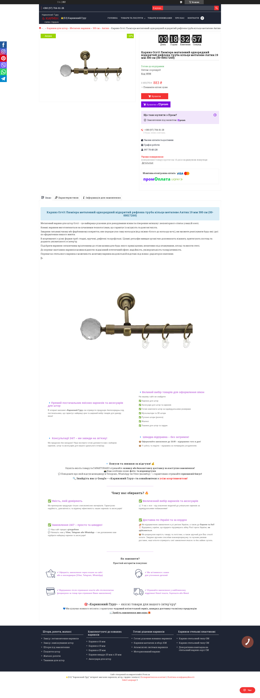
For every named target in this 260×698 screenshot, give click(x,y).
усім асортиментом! (173, 478)
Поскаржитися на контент (153, 677)
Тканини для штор (54, 660)
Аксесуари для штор (100, 659)
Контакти (193, 18)
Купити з (152, 104)
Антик (105, 28)
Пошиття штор (51, 651)
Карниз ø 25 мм (97, 650)
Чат (250, 690)
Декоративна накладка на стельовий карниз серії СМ (194, 648)
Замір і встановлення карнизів (61, 638)
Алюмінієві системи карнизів (151, 647)
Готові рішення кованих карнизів (153, 638)
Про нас (179, 18)
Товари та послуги (132, 18)
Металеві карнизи (80, 28)
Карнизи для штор (57, 28)
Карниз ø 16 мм (97, 641)
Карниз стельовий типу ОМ (194, 638)
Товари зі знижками (160, 18)
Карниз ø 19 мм (97, 645)
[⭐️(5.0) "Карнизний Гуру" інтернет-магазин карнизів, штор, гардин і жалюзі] (50, 18)
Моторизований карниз (147, 651)
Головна (113, 18)
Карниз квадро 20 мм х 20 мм (105, 654)
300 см (96, 28)
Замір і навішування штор (58, 642)
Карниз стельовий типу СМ (194, 642)
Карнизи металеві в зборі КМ (150, 642)
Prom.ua (146, 674)
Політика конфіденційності (180, 677)
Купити (156, 96)
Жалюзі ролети (52, 656)
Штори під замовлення (56, 647)
